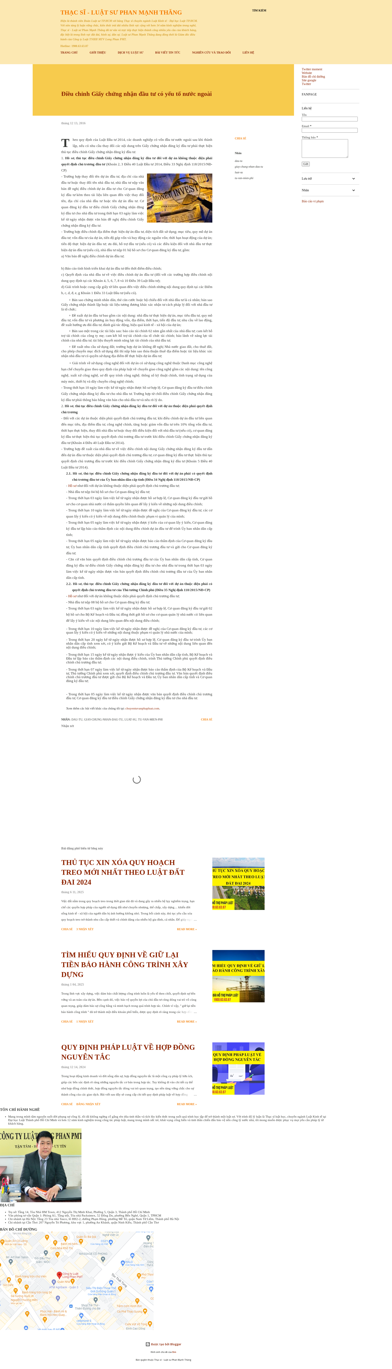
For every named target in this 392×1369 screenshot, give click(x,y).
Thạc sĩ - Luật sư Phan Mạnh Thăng (121, 12)
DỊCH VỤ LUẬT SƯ (130, 52)
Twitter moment (312, 69)
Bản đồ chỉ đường (313, 76)
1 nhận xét (85, 1021)
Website (307, 73)
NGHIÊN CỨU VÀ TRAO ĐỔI (211, 52)
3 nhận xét (85, 929)
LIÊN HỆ (248, 52)
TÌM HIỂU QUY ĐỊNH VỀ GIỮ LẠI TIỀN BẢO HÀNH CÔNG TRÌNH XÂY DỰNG (124, 965)
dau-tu (238, 160)
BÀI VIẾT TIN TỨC (167, 52)
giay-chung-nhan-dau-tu (249, 166)
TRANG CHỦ (69, 52)
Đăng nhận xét (88, 1104)
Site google (309, 80)
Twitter (306, 84)
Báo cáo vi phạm (313, 201)
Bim (174, 1352)
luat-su (239, 172)
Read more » (187, 929)
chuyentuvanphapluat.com (142, 708)
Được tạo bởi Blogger (165, 1344)
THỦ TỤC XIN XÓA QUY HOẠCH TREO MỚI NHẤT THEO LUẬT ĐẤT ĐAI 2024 (122, 872)
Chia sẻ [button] (240, 138)
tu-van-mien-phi (244, 178)
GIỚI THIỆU (98, 52)
